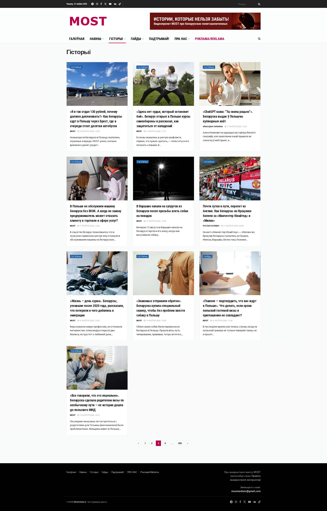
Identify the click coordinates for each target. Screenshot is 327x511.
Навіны (95, 39)
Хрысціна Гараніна (213, 126)
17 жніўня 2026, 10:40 (155, 220)
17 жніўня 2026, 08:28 (233, 225)
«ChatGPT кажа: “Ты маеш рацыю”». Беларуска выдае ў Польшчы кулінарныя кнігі (228, 116)
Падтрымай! (159, 39)
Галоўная (76, 39)
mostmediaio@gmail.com (246, 491)
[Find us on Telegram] (92, 4)
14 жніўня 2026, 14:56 (155, 320)
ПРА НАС (181, 39)
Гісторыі (116, 39)
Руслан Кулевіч (211, 225)
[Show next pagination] (187, 443)
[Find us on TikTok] (120, 4)
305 (180, 443)
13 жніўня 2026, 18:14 (89, 415)
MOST (72, 131)
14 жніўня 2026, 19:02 (89, 320)
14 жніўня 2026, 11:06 (222, 320)
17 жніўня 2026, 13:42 (89, 225)
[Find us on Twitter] (105, 4)
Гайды (136, 39)
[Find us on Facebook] (101, 4)
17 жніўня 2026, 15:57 (236, 126)
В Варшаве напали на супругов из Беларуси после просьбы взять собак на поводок (162, 211)
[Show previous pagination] (138, 443)
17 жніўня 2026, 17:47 (155, 131)
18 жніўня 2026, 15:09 (89, 131)
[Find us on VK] (115, 4)
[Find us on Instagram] (97, 4)
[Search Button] (258, 4)
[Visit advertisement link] (205, 21)
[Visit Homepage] (105, 21)
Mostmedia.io (80, 501)
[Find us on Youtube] (110, 4)
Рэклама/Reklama (209, 39)
